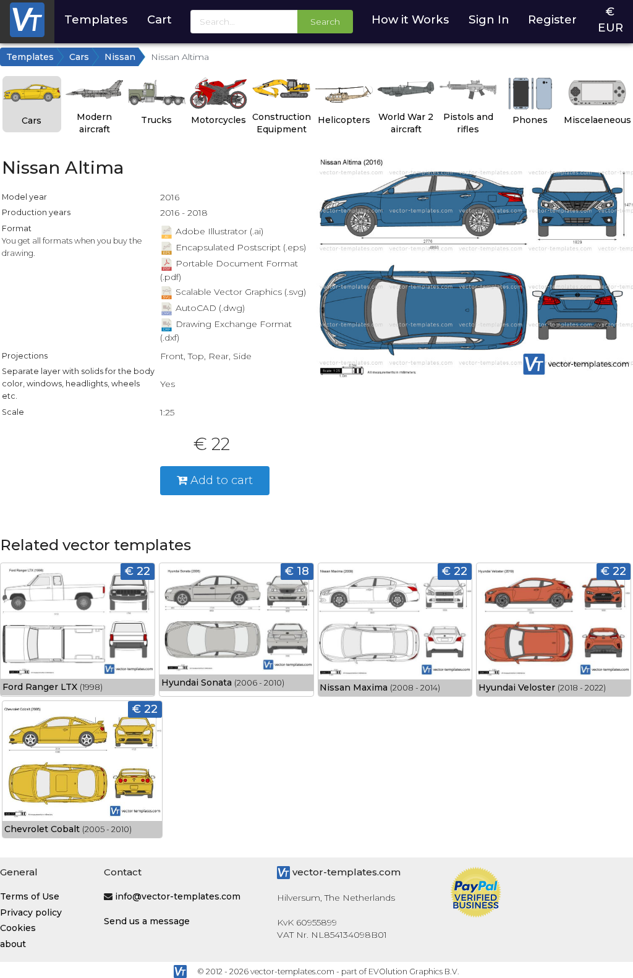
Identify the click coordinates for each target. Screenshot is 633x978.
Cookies (18, 927)
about (13, 944)
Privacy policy (31, 912)
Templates (95, 19)
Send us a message (147, 921)
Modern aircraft (94, 123)
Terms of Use (29, 896)
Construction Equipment (281, 123)
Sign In (489, 19)
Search (325, 21)
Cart (159, 19)
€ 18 (297, 571)
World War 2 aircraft (405, 123)
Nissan (119, 56)
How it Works (410, 19)
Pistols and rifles (468, 123)
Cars (79, 56)
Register (552, 19)
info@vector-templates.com (177, 896)
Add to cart (220, 480)
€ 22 (137, 571)
